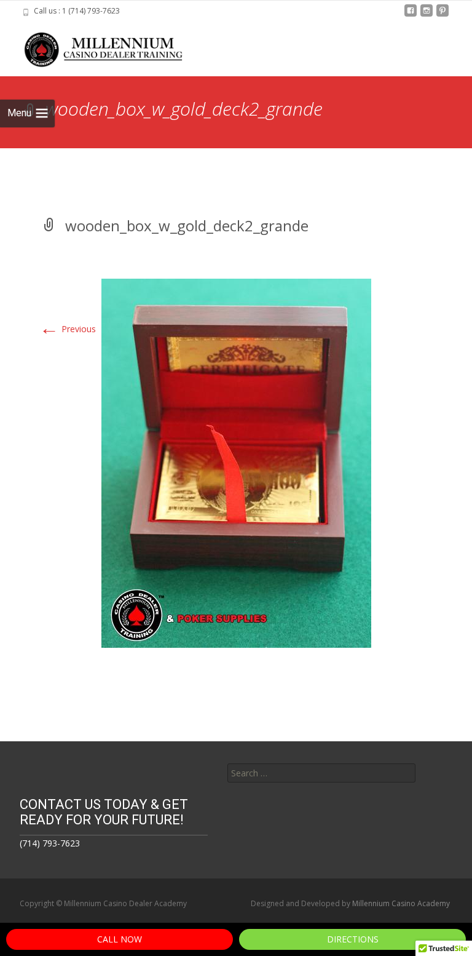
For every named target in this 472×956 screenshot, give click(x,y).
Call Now (119, 939)
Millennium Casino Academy (401, 903)
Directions (353, 939)
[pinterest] (442, 15)
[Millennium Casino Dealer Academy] (96, 46)
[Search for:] (321, 773)
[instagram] (426, 15)
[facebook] (410, 15)
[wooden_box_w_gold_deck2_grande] (236, 462)
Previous (67, 329)
